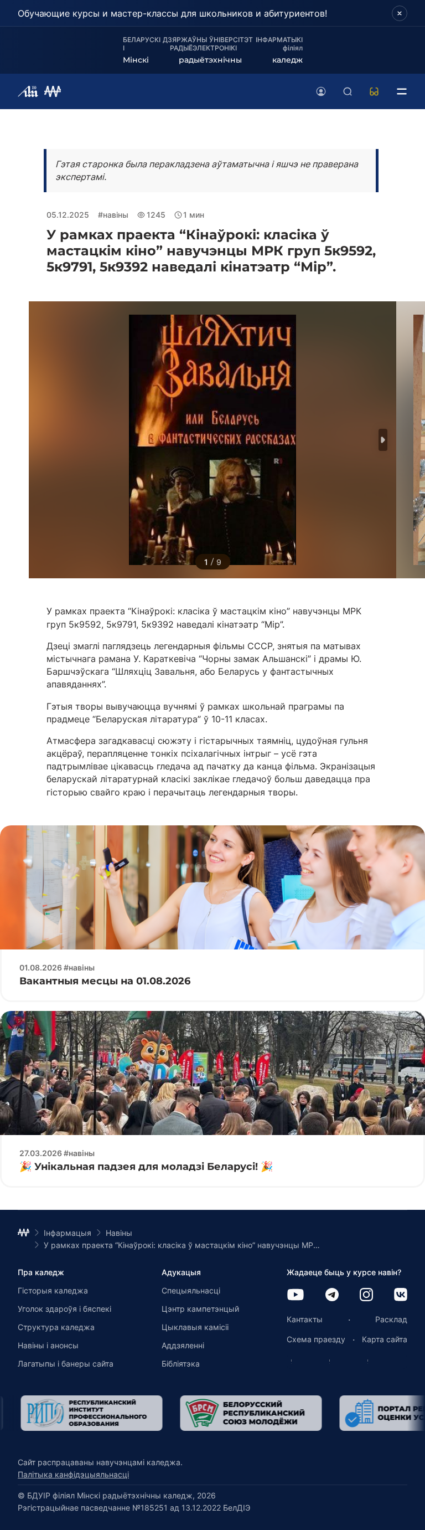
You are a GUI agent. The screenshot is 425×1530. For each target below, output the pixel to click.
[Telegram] (332, 1295)
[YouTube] (295, 1295)
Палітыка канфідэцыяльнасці (73, 1474)
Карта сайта (384, 1339)
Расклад (391, 1319)
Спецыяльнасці (191, 1290)
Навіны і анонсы (48, 1345)
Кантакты (305, 1319)
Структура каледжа (56, 1327)
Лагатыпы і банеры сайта (65, 1363)
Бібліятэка (181, 1363)
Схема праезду (316, 1339)
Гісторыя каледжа (53, 1290)
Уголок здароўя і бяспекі (64, 1308)
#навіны (113, 214)
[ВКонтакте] (400, 1295)
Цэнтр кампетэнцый (200, 1308)
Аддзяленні (183, 1345)
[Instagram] (366, 1295)
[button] (383, 439)
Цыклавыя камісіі (195, 1327)
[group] (88, 1413)
